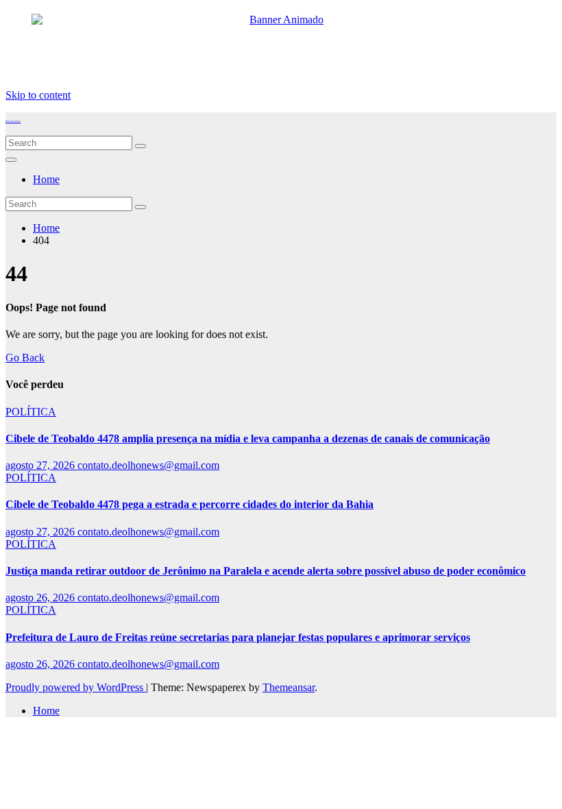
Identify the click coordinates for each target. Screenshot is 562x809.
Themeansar (288, 687)
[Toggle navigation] (10, 160)
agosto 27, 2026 (41, 465)
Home (46, 179)
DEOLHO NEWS (13, 121)
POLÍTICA (30, 412)
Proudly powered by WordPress (75, 687)
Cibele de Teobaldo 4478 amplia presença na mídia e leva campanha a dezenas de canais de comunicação (247, 438)
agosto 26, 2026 (41, 597)
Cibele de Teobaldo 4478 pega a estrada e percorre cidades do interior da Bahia (189, 504)
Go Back (25, 357)
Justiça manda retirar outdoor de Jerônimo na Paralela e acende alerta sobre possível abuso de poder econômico (265, 571)
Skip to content (38, 95)
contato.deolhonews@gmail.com (148, 465)
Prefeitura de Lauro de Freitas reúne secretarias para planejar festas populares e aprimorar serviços (237, 637)
